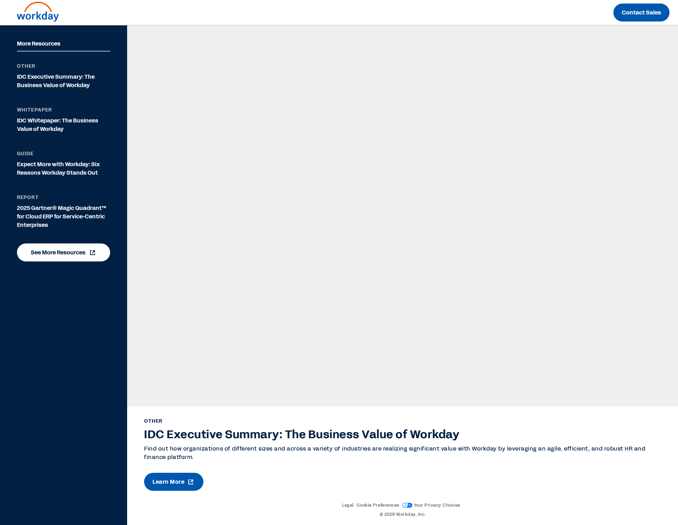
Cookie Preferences (378, 505)
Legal (348, 505)
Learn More (168, 482)
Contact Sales (641, 12)
